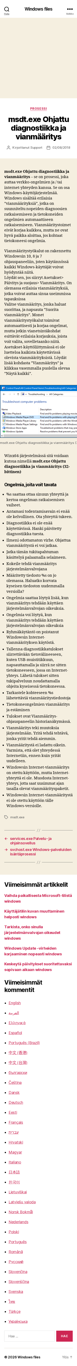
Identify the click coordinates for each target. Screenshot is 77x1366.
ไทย (12, 1301)
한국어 (14, 1182)
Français (16, 1122)
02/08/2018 (61, 147)
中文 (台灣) (18, 1062)
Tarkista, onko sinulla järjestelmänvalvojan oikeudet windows (32, 933)
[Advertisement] (38, 58)
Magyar (15, 1152)
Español (15, 1033)
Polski (14, 1232)
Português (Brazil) (24, 1042)
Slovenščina (19, 1281)
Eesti (13, 1112)
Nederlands (18, 1222)
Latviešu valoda (22, 1202)
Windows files (39, 9)
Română (16, 1252)
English (15, 1003)
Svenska (16, 1291)
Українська (18, 1321)
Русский (16, 1261)
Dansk (14, 1092)
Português (18, 1242)
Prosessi (38, 108)
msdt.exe (17, 817)
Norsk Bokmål (21, 1212)
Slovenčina (18, 1271)
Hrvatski (16, 1142)
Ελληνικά (17, 1023)
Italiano (15, 1162)
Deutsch (16, 1102)
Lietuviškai (18, 1192)
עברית (14, 1132)
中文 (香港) (18, 1052)
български (18, 1072)
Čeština (15, 1082)
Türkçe (14, 1311)
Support (36, 147)
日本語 (14, 1172)
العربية (14, 1013)
